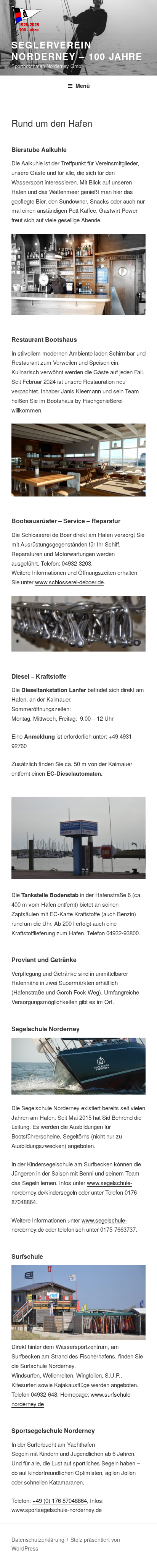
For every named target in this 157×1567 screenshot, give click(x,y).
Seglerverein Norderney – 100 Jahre (77, 50)
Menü (82, 85)
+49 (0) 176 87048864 (59, 1500)
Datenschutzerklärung (37, 1539)
